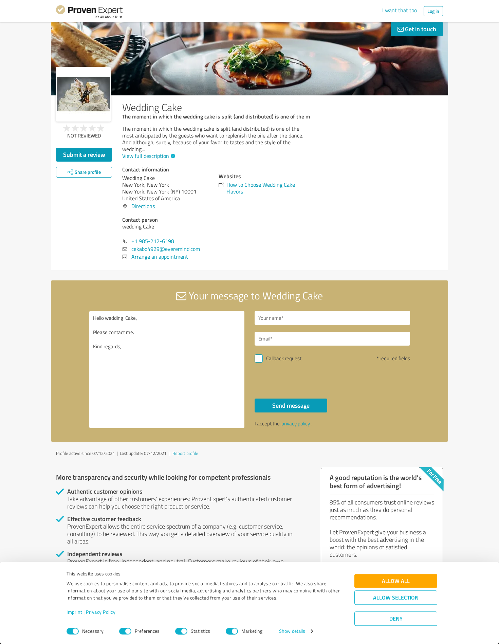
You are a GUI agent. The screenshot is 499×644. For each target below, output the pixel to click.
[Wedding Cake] (83, 94)
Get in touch (420, 28)
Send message (291, 405)
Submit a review (84, 154)
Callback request (283, 358)
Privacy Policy (100, 612)
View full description (145, 156)
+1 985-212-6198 (152, 241)
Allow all (396, 581)
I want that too (399, 10)
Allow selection (396, 598)
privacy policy (295, 423)
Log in (433, 11)
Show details (292, 631)
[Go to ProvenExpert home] (89, 13)
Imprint (74, 612)
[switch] (125, 631)
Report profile (185, 453)
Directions (143, 206)
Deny (396, 619)
